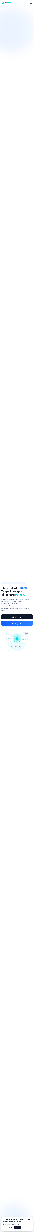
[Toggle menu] (31, 2)
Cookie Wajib (8, 1228)
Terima (18, 1228)
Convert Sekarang (7, 606)
